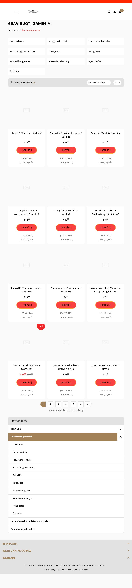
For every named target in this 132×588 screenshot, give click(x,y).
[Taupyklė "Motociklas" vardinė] (66, 187)
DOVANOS (16, 428)
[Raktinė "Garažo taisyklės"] (26, 110)
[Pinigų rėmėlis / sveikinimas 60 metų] (66, 265)
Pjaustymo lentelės (22, 459)
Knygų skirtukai (20, 452)
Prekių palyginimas (24, 82)
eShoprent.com (81, 569)
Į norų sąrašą (26, 162)
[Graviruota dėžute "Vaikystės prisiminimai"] (105, 187)
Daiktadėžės (19, 444)
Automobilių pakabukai (22, 529)
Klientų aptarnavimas (16, 550)
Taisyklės (17, 475)
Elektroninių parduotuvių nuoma (58, 569)
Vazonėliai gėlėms (21, 490)
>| (88, 404)
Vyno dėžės (18, 505)
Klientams (8, 557)
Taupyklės (18, 482)
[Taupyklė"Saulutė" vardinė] (105, 110)
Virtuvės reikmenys (22, 498)
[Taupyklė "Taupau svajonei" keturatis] (26, 265)
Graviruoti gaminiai (21, 436)
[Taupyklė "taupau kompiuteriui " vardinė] (26, 187)
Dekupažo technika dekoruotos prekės (30, 521)
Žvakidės (17, 513)
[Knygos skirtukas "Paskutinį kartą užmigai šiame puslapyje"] (105, 265)
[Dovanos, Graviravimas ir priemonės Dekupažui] (34, 12)
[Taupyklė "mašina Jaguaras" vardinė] (66, 110)
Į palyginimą (27, 158)
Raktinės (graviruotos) (23, 467)
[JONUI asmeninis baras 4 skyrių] (105, 342)
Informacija (9, 543)
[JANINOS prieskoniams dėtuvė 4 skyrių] (66, 342)
